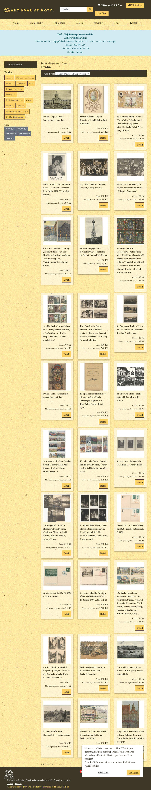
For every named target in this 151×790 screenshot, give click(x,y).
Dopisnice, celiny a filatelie (17, 111)
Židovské (21, 105)
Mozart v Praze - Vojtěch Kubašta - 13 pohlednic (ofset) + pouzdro (93, 120)
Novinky (98, 22)
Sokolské (9, 105)
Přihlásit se (136, 5)
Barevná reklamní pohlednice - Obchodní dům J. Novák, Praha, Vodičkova (93, 735)
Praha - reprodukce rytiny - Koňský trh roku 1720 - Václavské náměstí (92, 671)
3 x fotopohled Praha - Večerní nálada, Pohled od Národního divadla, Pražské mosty (130, 330)
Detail (66, 137)
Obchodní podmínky (15, 780)
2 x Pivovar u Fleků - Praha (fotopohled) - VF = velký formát (129, 397)
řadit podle (49, 73)
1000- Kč (10, 138)
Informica (47, 786)
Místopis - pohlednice (25, 77)
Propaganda (10, 94)
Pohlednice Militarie (14, 100)
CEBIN (66, 786)
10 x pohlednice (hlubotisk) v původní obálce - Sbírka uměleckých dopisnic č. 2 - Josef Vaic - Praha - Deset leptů (93, 400)
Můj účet (101, 13)
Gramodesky (36, 22)
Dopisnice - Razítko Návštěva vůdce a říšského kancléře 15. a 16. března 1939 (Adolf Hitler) (93, 596)
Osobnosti (21, 83)
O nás (116, 22)
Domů (44, 63)
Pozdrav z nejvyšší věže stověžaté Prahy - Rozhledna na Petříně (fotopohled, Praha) (93, 252)
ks (111, 5)
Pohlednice (59, 22)
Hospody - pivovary (14, 89)
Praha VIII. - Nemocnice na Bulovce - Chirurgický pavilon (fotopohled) (130, 671)
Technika (9, 83)
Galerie (79, 22)
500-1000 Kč (24, 133)
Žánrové (9, 77)
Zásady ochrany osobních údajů (39, 780)
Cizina (29, 100)
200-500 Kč (11, 133)
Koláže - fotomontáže (14, 117)
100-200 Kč (22, 128)
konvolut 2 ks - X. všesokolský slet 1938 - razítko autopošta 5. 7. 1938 (130, 529)
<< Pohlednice (14, 64)
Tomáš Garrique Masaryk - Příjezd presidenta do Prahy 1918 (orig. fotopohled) (129, 188)
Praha (31, 83)
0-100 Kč (10, 128)
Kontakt (134, 22)
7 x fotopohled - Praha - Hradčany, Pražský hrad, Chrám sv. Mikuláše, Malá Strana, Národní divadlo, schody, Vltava (55, 532)
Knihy (16, 22)
